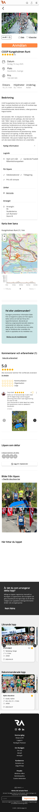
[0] (32, 3)
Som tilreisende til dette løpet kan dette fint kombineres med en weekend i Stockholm (20, 404)
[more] (36, 393)
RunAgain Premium (19, 743)
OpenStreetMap (32, 273)
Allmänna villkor (19, 773)
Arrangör (19, 755)
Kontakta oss (19, 763)
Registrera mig (29, 798)
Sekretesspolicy (19, 776)
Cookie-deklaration (19, 778)
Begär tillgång (10, 608)
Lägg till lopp (19, 766)
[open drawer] (36, 3)
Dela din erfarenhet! (10, 358)
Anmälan (19, 45)
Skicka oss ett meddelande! (16, 337)
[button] (19, 146)
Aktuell (19, 753)
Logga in (19, 740)
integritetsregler (33, 802)
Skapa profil (20, 738)
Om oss (19, 750)
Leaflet (24, 273)
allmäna (15, 803)
